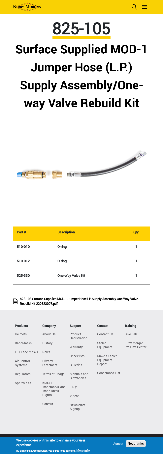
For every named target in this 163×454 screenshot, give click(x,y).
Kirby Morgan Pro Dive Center (135, 345)
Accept (118, 443)
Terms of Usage (53, 374)
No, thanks (136, 443)
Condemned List (108, 373)
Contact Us (105, 334)
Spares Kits (23, 383)
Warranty (76, 347)
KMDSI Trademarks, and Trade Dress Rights (54, 389)
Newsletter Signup (77, 407)
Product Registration (78, 336)
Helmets (21, 334)
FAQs (73, 387)
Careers (47, 404)
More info (83, 450)
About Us (48, 334)
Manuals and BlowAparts (79, 376)
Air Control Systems (22, 363)
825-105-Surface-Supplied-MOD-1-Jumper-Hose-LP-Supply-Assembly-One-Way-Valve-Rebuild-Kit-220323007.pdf (79, 301)
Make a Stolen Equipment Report (107, 360)
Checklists (77, 356)
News (46, 352)
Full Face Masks (26, 352)
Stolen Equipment (105, 345)
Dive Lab (131, 334)
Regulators (22, 374)
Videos (74, 396)
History (47, 343)
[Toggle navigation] (144, 7)
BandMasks (23, 343)
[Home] (27, 7)
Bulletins (76, 365)
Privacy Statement (49, 363)
